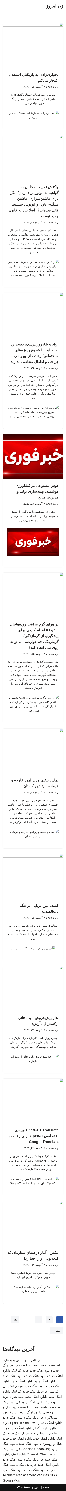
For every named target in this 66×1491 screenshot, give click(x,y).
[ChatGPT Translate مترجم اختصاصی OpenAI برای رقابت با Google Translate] (33, 1101)
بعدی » (56, 1330)
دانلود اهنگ (18, 1454)
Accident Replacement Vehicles (26, 1475)
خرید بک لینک (20, 1370)
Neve (46, 1487)
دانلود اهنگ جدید (41, 1370)
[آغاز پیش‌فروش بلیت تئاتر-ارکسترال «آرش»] (33, 988)
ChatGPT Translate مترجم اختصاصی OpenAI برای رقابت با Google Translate (33, 1136)
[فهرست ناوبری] (7, 6)
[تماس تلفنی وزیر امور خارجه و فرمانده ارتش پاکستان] (33, 751)
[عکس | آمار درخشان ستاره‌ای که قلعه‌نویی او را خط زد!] (33, 1223)
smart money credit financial (39, 1365)
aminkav (51, 87)
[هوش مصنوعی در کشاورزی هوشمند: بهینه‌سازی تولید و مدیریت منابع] (33, 456)
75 (15, 1319)
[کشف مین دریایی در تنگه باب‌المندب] (33, 876)
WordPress (24, 1487)
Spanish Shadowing (24, 1423)
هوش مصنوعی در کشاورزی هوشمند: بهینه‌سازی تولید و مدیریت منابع (37, 491)
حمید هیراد (17, 1397)
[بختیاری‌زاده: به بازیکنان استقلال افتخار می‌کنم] (33, 45)
